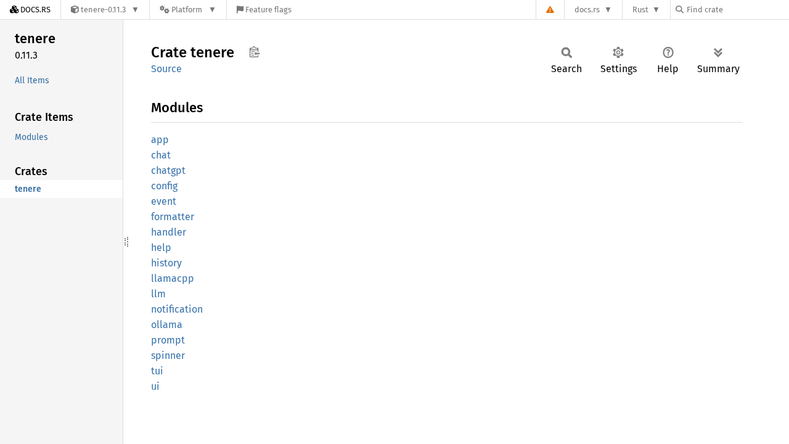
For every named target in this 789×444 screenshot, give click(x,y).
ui (155, 386)
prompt (168, 340)
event (163, 201)
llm (158, 294)
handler (168, 232)
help (161, 247)
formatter (172, 217)
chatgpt (168, 170)
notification (177, 309)
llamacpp (172, 278)
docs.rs (587, 9)
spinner (168, 355)
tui (157, 371)
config (164, 186)
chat (161, 155)
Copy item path (254, 51)
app (160, 140)
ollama (166, 325)
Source (166, 69)
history (166, 263)
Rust (640, 9)
